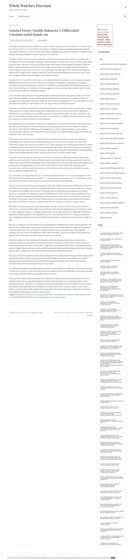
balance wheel (26, 124)
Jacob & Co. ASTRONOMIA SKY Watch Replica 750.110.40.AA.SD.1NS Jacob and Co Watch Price (112, 296)
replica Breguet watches (109, 84)
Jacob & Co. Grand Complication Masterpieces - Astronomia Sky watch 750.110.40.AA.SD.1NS (111, 347)
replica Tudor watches (108, 193)
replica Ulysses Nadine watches (112, 203)
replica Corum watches (109, 109)
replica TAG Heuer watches (110, 188)
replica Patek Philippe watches (112, 168)
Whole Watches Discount (30, 5)
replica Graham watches (109, 128)
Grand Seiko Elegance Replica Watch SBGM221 (110, 261)
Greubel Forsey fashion (24, 80)
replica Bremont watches (110, 94)
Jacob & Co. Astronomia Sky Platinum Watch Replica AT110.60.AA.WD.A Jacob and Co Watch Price (110, 288)
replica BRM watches (108, 99)
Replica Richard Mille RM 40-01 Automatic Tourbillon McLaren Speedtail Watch (111, 451)
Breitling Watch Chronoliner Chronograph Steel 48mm (34, 294)
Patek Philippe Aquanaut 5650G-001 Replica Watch (112, 401)
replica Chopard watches (109, 104)
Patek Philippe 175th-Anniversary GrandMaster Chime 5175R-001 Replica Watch (111, 395)
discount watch (48, 264)
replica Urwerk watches (109, 207)
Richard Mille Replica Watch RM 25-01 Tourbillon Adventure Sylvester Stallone (111, 505)
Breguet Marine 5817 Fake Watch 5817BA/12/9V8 (111, 239)
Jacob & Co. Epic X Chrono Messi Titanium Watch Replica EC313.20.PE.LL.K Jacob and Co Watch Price (111, 333)
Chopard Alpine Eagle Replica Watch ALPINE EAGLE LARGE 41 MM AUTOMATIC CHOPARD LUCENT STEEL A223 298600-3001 (111, 247)
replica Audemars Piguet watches (113, 64)
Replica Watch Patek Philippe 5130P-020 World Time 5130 (110, 464)
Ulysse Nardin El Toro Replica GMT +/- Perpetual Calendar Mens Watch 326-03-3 (112, 537)
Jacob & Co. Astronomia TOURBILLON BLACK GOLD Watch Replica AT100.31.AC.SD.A (110, 310)
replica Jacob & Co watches (110, 158)
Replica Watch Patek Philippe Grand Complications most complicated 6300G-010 (110, 471)
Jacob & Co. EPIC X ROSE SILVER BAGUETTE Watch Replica (109, 340)
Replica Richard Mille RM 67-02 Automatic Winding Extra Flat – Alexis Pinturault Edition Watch (111, 458)
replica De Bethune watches (111, 113)
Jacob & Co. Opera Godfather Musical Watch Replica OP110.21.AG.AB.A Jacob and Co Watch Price (110, 373)
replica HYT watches (108, 153)
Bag (101, 59)
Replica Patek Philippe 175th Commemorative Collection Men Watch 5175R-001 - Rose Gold (111, 437)
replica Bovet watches (108, 79)
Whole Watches (23, 16)
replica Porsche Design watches (112, 173)
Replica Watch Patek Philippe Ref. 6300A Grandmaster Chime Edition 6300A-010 (111, 478)
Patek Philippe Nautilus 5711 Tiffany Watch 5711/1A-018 (109, 407)
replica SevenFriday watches (111, 183)
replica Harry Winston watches (112, 143)
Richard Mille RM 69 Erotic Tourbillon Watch (50, 297)
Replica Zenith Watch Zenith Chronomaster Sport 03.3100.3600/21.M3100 (109, 485)
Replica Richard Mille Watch (111, 178)
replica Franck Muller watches (111, 123)
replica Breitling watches (109, 89)
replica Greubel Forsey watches (21, 40)
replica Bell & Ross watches (110, 69)
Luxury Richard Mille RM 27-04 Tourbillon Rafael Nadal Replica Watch (111, 388)
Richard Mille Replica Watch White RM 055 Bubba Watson (112, 512)
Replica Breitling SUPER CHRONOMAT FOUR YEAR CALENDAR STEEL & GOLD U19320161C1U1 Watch (111, 429)
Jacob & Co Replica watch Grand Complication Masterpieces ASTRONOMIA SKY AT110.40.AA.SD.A (111, 381)
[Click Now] (105, 31)
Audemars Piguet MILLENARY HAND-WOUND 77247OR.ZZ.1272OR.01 (112, 233)
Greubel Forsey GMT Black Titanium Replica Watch (109, 266)
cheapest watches (44, 292)
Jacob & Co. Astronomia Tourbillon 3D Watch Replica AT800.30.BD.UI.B (110, 303)
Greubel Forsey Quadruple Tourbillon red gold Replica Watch (110, 273)
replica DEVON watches (109, 118)
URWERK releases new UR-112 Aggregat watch (26, 312)
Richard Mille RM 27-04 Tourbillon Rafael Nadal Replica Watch (111, 517)
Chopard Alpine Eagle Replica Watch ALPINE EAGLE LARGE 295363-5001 (111, 254)
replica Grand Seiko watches (111, 133)
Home (11, 16)
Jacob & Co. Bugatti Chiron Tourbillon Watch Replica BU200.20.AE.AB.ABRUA (109, 326)
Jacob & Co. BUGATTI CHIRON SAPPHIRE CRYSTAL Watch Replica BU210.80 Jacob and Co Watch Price (111, 318)
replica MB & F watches (109, 163)
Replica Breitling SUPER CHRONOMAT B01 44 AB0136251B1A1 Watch (111, 421)
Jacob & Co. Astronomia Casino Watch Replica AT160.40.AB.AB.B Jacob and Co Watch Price (110, 280)
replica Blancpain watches (110, 74)
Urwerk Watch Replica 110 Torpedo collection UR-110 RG (110, 543)
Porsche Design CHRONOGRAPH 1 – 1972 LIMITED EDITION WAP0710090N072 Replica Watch (111, 414)
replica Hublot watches (109, 148)
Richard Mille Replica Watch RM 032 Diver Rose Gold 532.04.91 (111, 491)
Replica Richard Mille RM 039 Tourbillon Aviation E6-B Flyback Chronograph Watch (111, 444)
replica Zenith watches (109, 213)
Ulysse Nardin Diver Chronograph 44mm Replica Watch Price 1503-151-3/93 (112, 530)
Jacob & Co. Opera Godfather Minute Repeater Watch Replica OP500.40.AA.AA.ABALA (111, 354)
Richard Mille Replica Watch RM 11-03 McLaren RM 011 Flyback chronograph (111, 498)
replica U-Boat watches (109, 198)
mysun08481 (42, 40)
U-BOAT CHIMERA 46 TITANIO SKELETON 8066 (109, 523)
